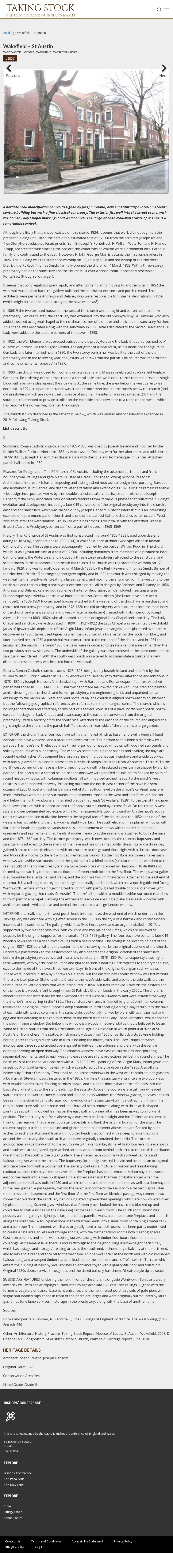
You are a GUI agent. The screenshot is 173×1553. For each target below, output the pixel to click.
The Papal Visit (14, 1479)
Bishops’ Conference (18, 1473)
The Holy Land (14, 1485)
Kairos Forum (13, 1518)
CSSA (7, 1506)
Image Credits (14, 1547)
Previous (10, 73)
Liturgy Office (13, 1512)
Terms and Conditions (46, 1541)
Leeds (10, 58)
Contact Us (12, 1541)
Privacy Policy (123, 1541)
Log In (39, 1547)
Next (163, 73)
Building (8, 33)
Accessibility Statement (87, 1541)
